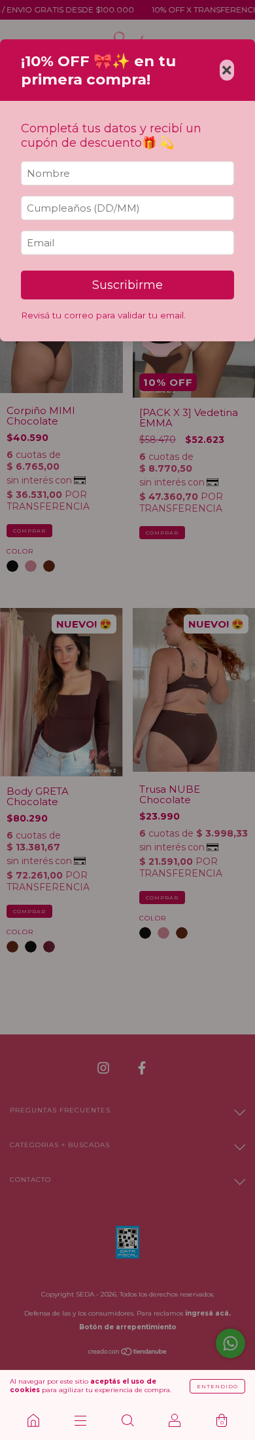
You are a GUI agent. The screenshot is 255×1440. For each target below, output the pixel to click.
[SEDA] (33, 1420)
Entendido (217, 1386)
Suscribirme (127, 285)
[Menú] (80, 1420)
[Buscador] (127, 1420)
